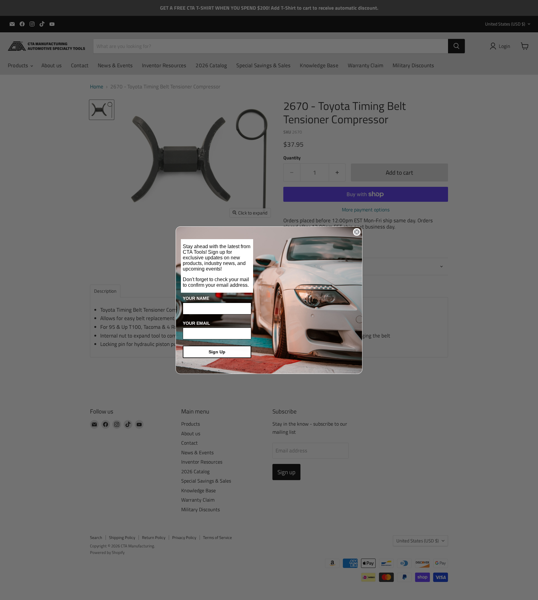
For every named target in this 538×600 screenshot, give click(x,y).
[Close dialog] (357, 232)
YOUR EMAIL (196, 323)
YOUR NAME (196, 298)
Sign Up (217, 351)
